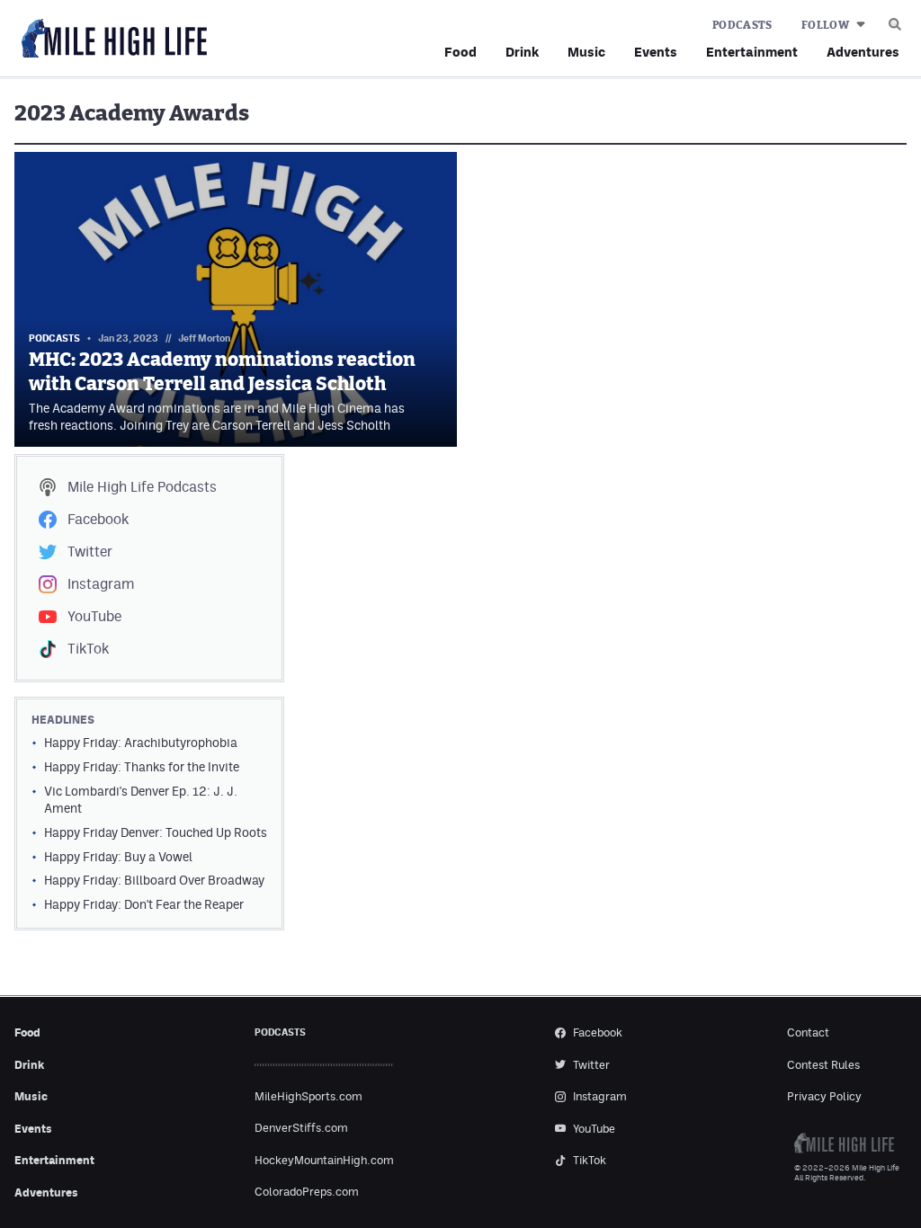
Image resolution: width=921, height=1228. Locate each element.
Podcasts (742, 25)
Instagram (100, 583)
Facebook (98, 519)
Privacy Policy (824, 1096)
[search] (895, 20)
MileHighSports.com (308, 1096)
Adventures (863, 51)
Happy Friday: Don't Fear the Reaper (144, 904)
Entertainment (752, 51)
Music (586, 51)
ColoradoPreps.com (307, 1191)
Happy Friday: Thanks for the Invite (141, 767)
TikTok (88, 648)
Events (655, 51)
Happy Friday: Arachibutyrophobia (140, 742)
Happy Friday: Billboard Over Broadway (154, 880)
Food (460, 51)
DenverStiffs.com (301, 1128)
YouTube (94, 616)
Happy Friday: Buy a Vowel (118, 857)
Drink (522, 51)
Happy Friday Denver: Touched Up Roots (155, 832)
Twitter (89, 551)
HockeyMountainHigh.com (324, 1160)
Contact (808, 1032)
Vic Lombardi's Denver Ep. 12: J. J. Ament (140, 799)
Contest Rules (823, 1065)
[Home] (110, 39)
